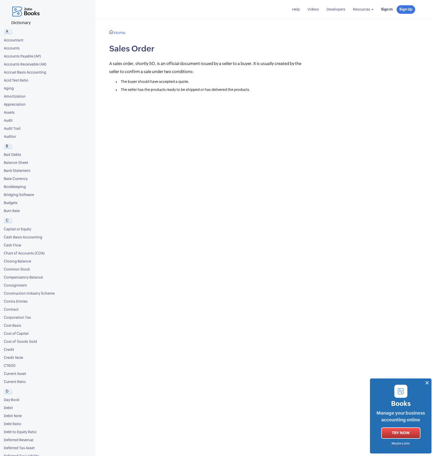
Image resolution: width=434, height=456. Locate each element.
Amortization (15, 96)
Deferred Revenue (18, 440)
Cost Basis (12, 326)
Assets (9, 112)
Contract (11, 309)
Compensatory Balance (23, 277)
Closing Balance (17, 261)
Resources (362, 9)
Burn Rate (12, 211)
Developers (336, 9)
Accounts (12, 48)
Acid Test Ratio (16, 80)
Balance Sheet (16, 163)
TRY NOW (401, 433)
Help (296, 9)
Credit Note (13, 358)
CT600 (10, 366)
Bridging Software (19, 195)
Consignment (15, 285)
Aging (9, 88)
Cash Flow (12, 245)
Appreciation (15, 104)
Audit (8, 120)
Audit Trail (12, 129)
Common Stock (17, 269)
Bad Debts (12, 155)
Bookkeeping (15, 187)
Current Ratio (15, 382)
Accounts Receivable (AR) (25, 64)
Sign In (387, 9)
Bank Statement (17, 171)
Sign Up (405, 9)
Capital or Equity (17, 229)
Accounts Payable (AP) (22, 56)
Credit (9, 350)
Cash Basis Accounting (23, 237)
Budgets (11, 203)
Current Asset (15, 374)
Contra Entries (16, 301)
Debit (8, 408)
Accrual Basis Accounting (25, 72)
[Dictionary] (27, 6)
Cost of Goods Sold (20, 342)
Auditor (10, 137)
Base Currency (16, 179)
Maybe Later (401, 443)
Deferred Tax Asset (19, 448)
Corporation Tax (17, 317)
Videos (313, 9)
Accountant (13, 40)
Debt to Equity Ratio (20, 432)
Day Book (11, 400)
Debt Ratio (12, 424)
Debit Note (13, 416)
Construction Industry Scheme (29, 293)
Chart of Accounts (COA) (24, 253)
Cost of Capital (16, 334)
